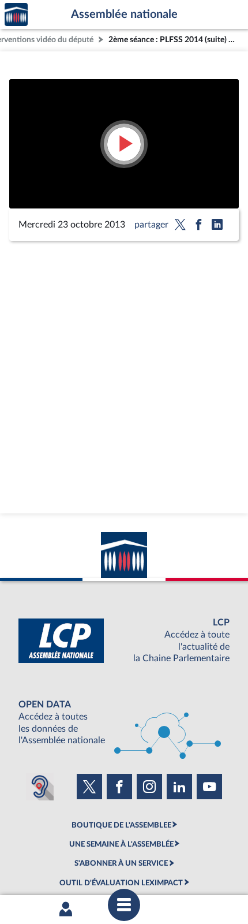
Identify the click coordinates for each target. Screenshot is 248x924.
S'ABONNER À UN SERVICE (121, 863)
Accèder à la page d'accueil (16, 14)
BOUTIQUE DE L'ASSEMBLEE (121, 825)
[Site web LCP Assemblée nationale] (124, 641)
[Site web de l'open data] (124, 723)
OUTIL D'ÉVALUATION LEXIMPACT (121, 883)
